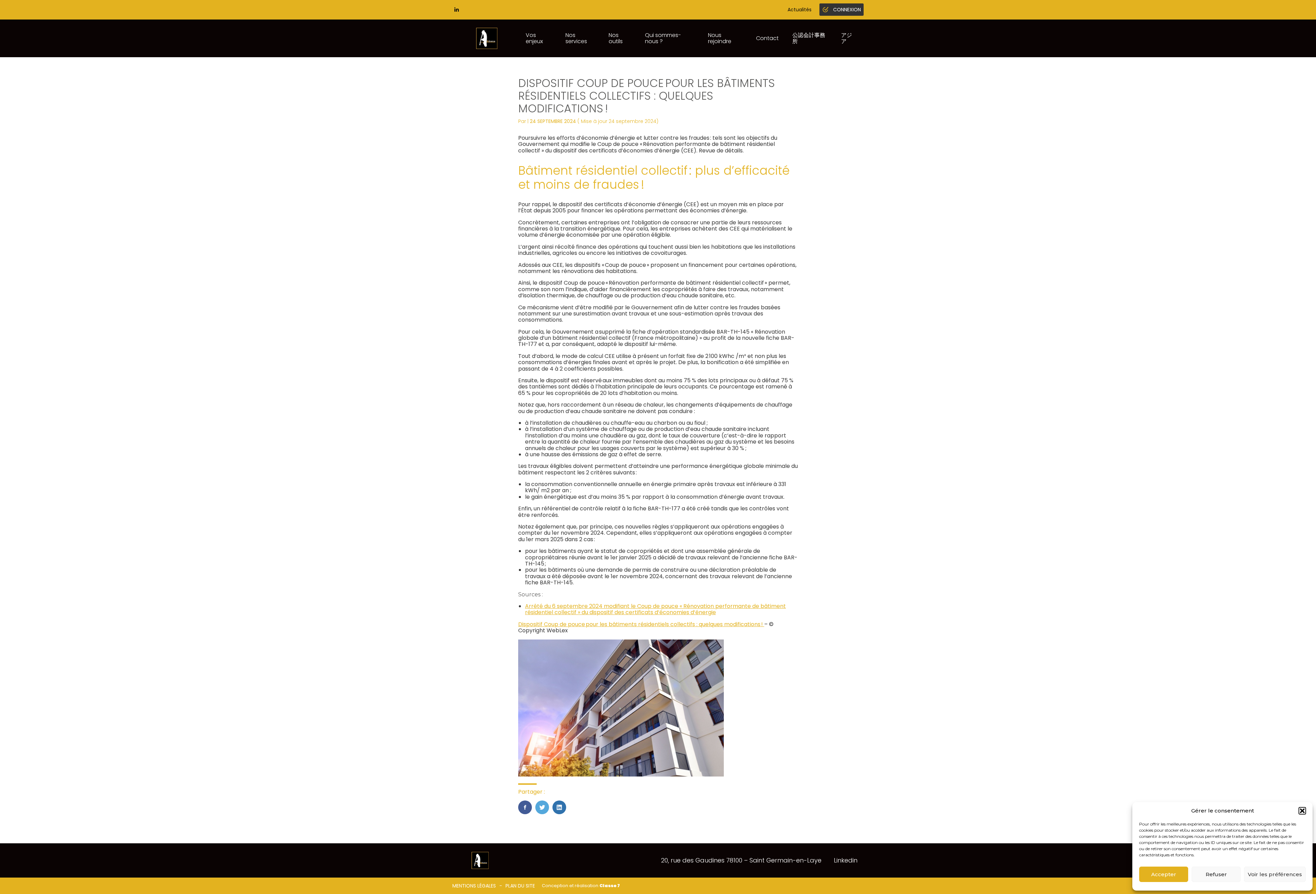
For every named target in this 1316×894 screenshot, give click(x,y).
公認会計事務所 (808, 38)
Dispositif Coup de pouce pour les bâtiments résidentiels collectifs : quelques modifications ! (641, 624)
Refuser (1216, 874)
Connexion (847, 9)
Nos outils (616, 38)
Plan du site (520, 886)
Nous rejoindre (719, 38)
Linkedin (845, 860)
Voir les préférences (1275, 874)
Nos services (576, 38)
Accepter (1163, 874)
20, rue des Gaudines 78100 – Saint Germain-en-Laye (741, 860)
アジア (846, 38)
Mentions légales (474, 886)
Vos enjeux (534, 38)
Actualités (800, 9)
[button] (1302, 810)
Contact (767, 38)
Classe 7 (609, 886)
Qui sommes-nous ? (663, 38)
